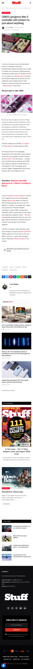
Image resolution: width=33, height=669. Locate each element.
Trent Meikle (10, 27)
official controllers (19, 239)
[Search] (30, 3)
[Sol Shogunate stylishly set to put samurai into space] (7, 528)
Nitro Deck (20, 76)
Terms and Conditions (10, 656)
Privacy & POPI (24, 656)
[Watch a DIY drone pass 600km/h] (7, 538)
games (10, 146)
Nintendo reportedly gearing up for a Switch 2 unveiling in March (16, 183)
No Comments (6, 30)
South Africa (13, 270)
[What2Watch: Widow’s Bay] (16, 478)
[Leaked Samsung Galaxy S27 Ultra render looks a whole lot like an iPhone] (16, 369)
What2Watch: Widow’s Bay (12, 492)
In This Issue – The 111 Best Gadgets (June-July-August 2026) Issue (16, 451)
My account (25, 659)
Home (3, 8)
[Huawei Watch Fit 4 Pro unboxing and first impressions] (7, 557)
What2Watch (6, 488)
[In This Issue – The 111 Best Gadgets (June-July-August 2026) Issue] (16, 427)
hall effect (18, 267)
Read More (6, 504)
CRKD (11, 267)
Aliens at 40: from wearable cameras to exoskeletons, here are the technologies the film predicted (16, 353)
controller (5, 267)
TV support (25, 143)
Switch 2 (10, 159)
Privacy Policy (15, 636)
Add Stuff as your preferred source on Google (18, 250)
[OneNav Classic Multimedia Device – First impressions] (7, 547)
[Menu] (3, 3)
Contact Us (7, 659)
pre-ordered (25, 231)
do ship (8, 86)
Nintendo (5, 270)
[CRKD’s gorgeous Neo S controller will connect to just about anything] (16, 43)
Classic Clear (11, 200)
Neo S (24, 267)
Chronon (25, 663)
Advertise (16, 659)
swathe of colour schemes (16, 195)
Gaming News (6, 12)
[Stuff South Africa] (16, 3)
